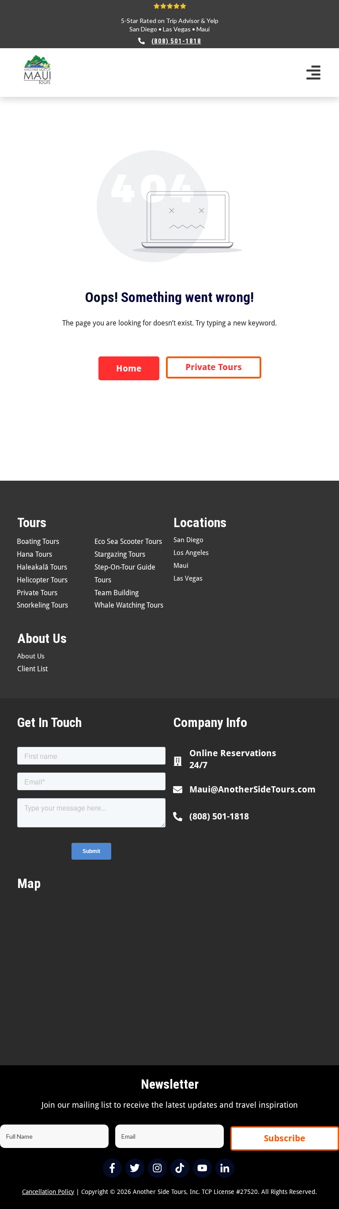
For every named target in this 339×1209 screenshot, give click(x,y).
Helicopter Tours (42, 580)
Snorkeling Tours (42, 605)
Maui (203, 29)
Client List (32, 669)
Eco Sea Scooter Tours (128, 541)
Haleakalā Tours (42, 567)
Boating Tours (38, 541)
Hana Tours (34, 554)
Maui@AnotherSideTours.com (252, 789)
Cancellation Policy (48, 1191)
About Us (31, 656)
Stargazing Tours (119, 554)
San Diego (143, 29)
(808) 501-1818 (219, 816)
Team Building (116, 593)
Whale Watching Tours (128, 605)
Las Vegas (177, 29)
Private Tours (37, 593)
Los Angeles (191, 553)
